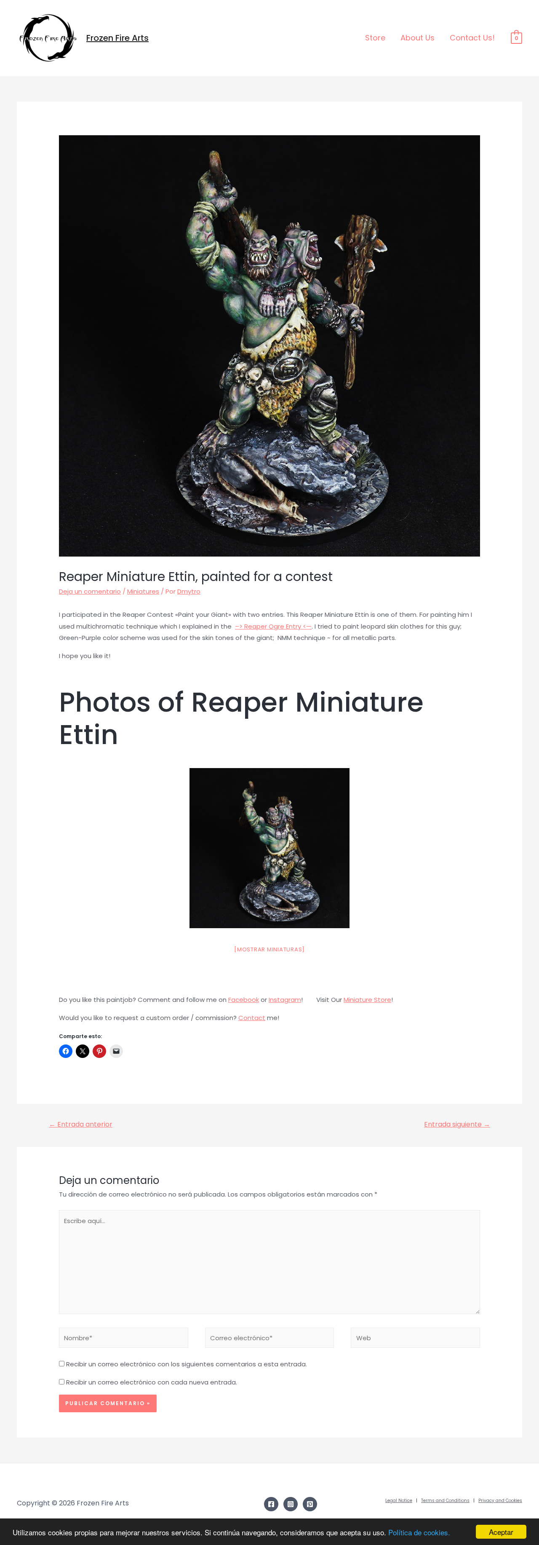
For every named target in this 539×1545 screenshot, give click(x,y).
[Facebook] (271, 1504)
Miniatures (143, 591)
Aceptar (501, 1531)
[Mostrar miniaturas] (269, 949)
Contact (251, 1017)
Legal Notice (398, 1500)
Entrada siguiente (457, 1124)
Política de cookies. (419, 1532)
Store (375, 37)
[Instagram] (290, 1504)
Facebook (243, 999)
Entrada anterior (80, 1124)
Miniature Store (367, 999)
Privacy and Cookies (500, 1500)
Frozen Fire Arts (117, 38)
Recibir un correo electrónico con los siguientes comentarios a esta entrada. (186, 1364)
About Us (417, 37)
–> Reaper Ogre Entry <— (273, 626)
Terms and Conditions (445, 1500)
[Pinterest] (310, 1504)
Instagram (285, 999)
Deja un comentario (90, 591)
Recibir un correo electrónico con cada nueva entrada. (151, 1382)
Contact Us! (472, 37)
